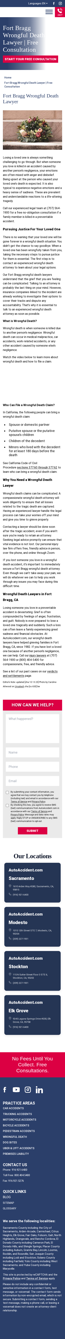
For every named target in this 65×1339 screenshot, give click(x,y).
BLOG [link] (7, 1197)
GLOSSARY (9, 1208)
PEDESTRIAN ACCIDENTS (19, 1131)
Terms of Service (37, 1278)
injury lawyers (37, 655)
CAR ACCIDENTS (13, 1108)
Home (7, 77)
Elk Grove (18, 1010)
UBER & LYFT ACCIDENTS (18, 1148)
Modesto (18, 922)
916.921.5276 (16, 1180)
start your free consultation (30, 59)
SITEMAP (8, 1202)
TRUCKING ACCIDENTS (17, 1114)
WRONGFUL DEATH (15, 1136)
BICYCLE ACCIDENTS (16, 1125)
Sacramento (21, 878)
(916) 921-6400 (20, 894)
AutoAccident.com (25, 870)
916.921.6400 (19, 1169)
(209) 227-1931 (20, 938)
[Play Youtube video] (32, 383)
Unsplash (19, 686)
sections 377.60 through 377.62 (37, 467)
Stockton (18, 966)
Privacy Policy (11, 1278)
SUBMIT (32, 831)
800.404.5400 (22, 1175)
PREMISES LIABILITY (16, 1153)
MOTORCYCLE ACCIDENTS (19, 1119)
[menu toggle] (49, 12)
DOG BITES (10, 1142)
